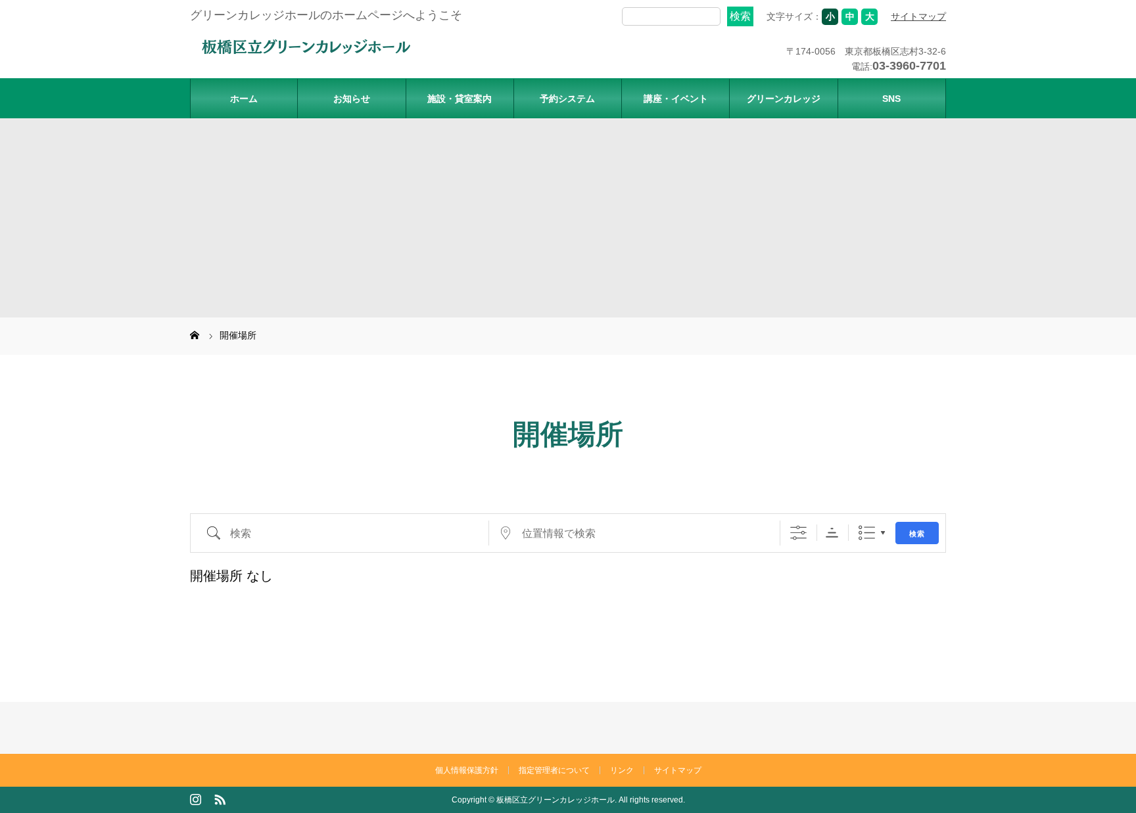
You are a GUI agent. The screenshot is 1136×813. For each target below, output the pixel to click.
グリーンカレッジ (783, 98)
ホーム (244, 98)
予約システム (567, 98)
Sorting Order (832, 532)
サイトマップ (918, 16)
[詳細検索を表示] (798, 532)
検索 (917, 533)
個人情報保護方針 (466, 770)
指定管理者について (554, 770)
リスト (867, 532)
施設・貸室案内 (459, 98)
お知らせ (351, 98)
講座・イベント (676, 98)
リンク (622, 770)
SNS (891, 98)
